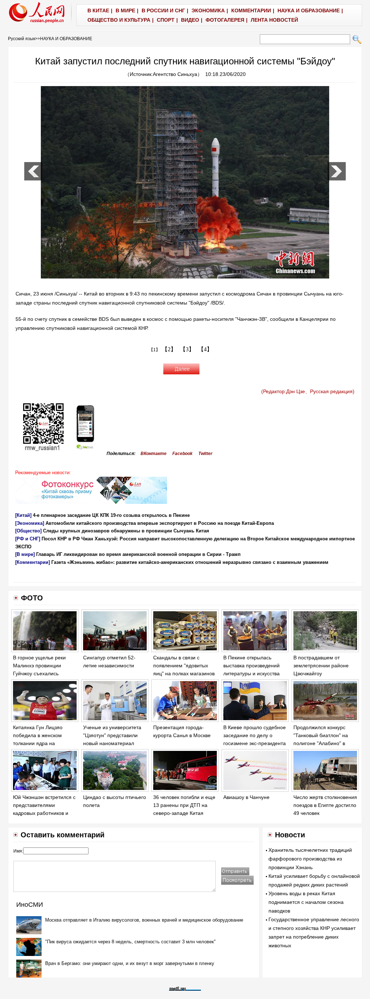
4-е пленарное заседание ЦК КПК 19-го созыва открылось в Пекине (111, 515)
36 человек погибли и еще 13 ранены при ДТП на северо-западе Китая (184, 805)
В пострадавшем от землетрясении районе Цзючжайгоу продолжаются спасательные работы (321, 673)
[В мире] (25, 554)
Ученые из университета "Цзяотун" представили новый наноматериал (112, 735)
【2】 (169, 349)
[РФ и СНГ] (27, 538)
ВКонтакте (154, 453)
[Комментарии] (32, 562)
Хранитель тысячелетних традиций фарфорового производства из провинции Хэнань (310, 858)
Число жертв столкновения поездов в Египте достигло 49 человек (325, 805)
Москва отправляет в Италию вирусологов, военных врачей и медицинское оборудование (144, 920)
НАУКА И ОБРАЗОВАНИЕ (66, 38)
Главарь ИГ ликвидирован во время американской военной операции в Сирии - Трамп (138, 554)
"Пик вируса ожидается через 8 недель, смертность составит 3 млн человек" (130, 941)
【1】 (154, 349)
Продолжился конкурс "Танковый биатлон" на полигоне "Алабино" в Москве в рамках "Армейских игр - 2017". (321, 742)
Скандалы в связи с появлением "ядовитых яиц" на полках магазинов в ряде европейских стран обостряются (184, 673)
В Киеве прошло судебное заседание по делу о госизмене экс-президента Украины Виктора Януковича (254, 742)
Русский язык (21, 38)
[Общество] (28, 530)
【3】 (187, 349)
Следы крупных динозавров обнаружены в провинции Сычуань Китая (126, 530)
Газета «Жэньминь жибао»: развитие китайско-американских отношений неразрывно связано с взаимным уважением (189, 562)
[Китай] (23, 515)
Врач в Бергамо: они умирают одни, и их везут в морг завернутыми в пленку (129, 963)
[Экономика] (29, 523)
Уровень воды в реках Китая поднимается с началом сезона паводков (306, 902)
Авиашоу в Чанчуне (246, 797)
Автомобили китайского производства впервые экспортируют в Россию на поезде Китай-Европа (160, 523)
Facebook (182, 453)
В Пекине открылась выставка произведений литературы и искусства (251, 665)
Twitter (205, 453)
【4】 (205, 349)
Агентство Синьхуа (175, 74)
